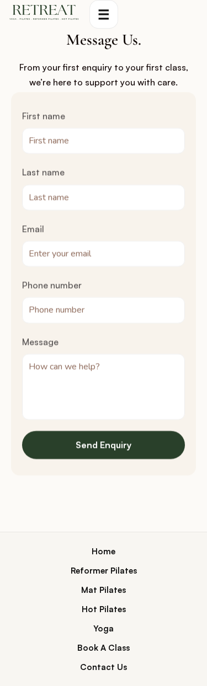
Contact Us (103, 667)
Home (103, 551)
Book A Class (103, 647)
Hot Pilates (104, 609)
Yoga (103, 628)
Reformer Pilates (104, 570)
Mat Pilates (103, 590)
